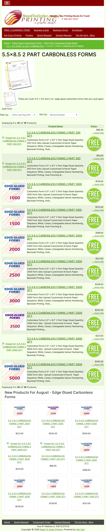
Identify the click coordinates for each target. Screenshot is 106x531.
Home (7, 43)
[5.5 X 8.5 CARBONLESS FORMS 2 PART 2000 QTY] (14, 243)
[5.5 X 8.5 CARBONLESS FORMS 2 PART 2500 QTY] (14, 269)
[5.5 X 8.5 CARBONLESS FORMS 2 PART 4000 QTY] (14, 346)
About (7, 522)
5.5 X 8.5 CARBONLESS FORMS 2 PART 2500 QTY (19, 423)
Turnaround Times (41, 522)
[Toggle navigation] (7, 3)
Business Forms (60, 30)
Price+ (94, 126)
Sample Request (63, 35)
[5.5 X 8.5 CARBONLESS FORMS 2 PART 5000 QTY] (14, 372)
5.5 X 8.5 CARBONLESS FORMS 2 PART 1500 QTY (86, 495)
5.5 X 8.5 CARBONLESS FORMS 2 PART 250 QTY (53, 457)
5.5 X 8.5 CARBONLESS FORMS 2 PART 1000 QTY (53, 495)
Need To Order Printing (51, 529)
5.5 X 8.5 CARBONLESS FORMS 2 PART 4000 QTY (19, 459)
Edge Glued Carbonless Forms (27, 43)
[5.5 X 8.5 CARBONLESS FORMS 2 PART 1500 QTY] (14, 218)
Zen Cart (80, 529)
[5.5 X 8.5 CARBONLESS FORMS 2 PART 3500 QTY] (14, 321)
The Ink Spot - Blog (85, 35)
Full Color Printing (12, 35)
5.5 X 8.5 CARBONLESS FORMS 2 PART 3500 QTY (53, 423)
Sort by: (43, 114)
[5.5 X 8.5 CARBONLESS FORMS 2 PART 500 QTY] (14, 166)
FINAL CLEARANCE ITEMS (17, 30)
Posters (29, 35)
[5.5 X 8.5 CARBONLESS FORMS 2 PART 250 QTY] (14, 140)
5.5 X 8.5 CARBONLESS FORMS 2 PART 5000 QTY (86, 423)
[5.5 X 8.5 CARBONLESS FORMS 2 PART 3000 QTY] (14, 295)
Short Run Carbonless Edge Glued (60, 43)
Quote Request (44, 35)
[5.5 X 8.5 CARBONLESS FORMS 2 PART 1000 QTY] (14, 192)
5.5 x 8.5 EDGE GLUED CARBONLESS (25, 46)
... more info (98, 133)
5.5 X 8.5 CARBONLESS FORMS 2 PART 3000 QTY (19, 496)
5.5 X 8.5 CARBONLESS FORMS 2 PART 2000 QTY (86, 460)
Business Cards (41, 30)
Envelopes (77, 30)
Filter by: (4, 114)
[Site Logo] (19, 17)
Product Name (55, 126)
